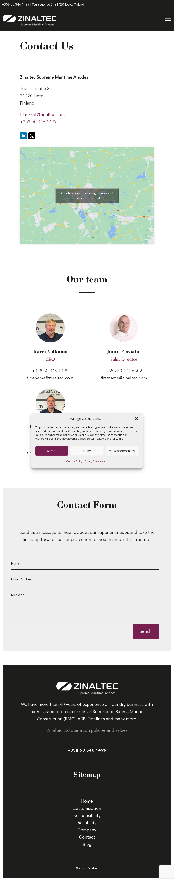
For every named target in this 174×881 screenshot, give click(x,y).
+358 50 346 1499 (15, 4)
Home (87, 801)
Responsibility (87, 816)
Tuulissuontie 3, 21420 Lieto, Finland (58, 4)
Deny (87, 451)
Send (145, 631)
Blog (87, 845)
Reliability (87, 823)
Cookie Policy (74, 461)
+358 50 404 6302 (123, 371)
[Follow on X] (31, 135)
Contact (87, 837)
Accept (52, 451)
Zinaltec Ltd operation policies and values (87, 731)
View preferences (122, 451)
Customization (87, 809)
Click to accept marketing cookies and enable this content (87, 195)
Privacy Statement (95, 461)
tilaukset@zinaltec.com (42, 115)
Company (87, 830)
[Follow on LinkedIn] (23, 135)
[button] (136, 419)
